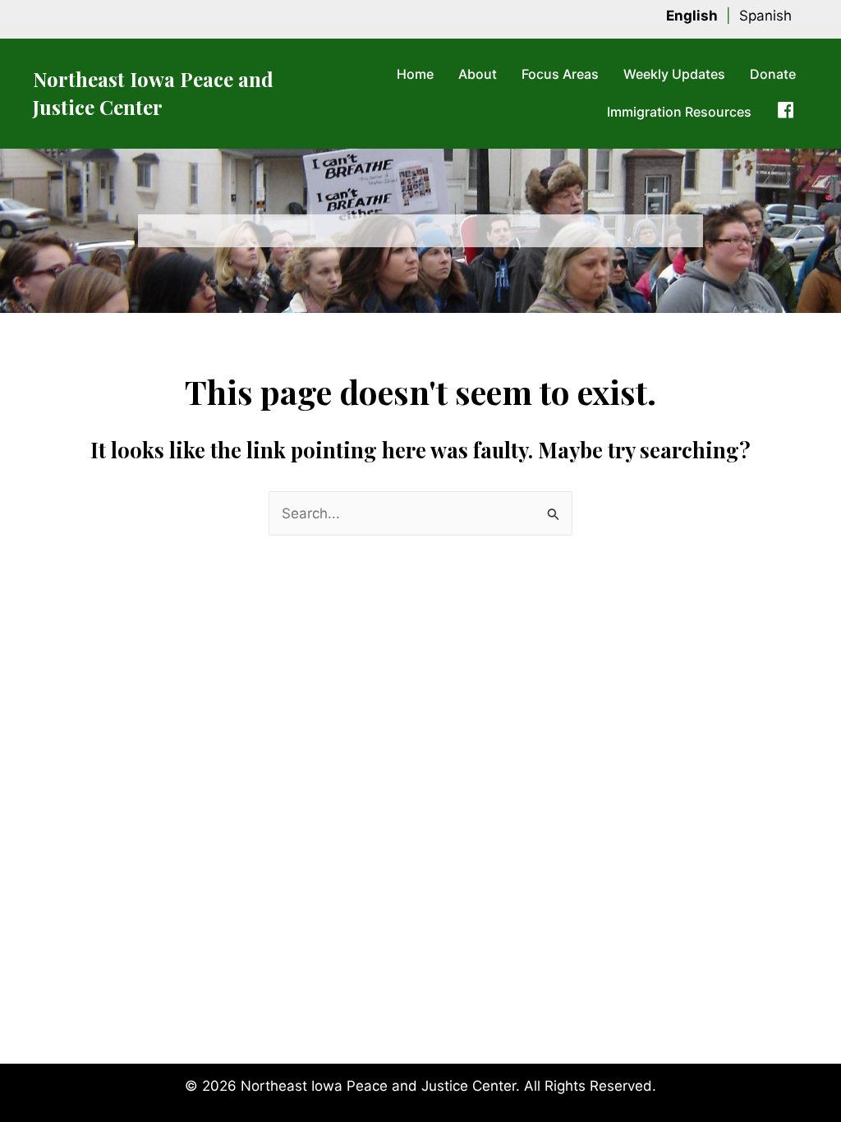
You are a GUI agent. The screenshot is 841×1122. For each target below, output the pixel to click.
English (692, 15)
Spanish (765, 15)
